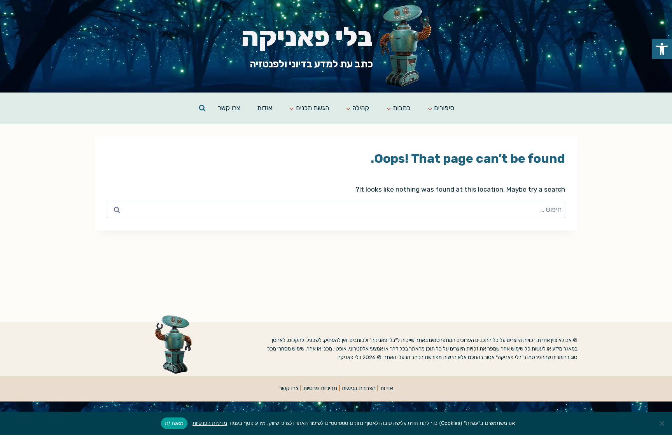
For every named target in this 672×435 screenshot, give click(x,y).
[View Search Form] (202, 108)
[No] (662, 423)
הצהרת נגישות (358, 388)
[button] (662, 49)
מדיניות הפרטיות (209, 423)
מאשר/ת (174, 423)
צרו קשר (229, 108)
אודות (264, 108)
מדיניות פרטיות (320, 388)
